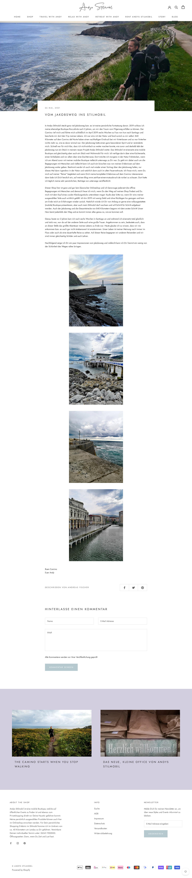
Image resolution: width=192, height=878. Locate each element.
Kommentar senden (61, 667)
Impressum (99, 818)
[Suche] (176, 7)
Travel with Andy (51, 16)
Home (17, 16)
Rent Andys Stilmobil (138, 16)
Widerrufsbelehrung (103, 833)
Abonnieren (155, 833)
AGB (96, 813)
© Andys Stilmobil (22, 866)
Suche (97, 808)
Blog (175, 16)
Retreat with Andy (107, 16)
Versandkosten (100, 828)
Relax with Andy (78, 16)
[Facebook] (11, 843)
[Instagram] (18, 843)
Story (162, 16)
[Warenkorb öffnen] (183, 7)
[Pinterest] (25, 843)
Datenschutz (99, 823)
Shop (30, 16)
